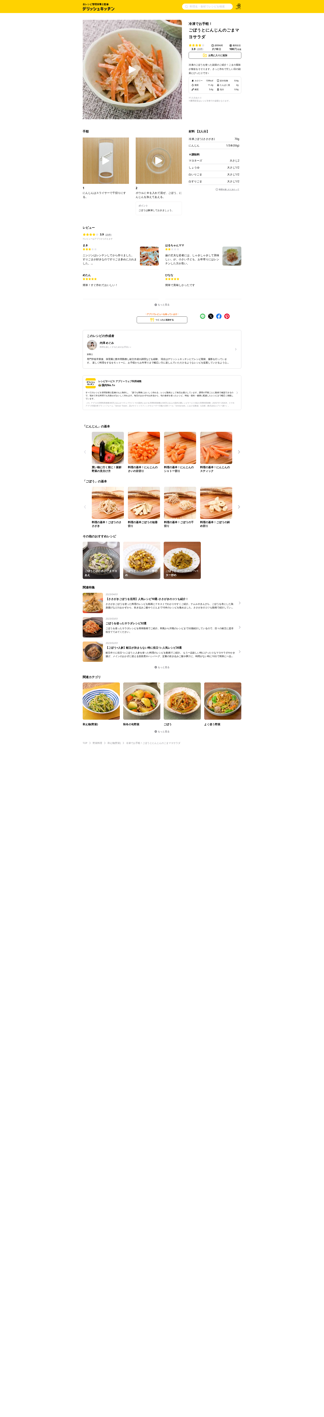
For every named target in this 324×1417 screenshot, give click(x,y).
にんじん (194, 145)
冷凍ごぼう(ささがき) (202, 139)
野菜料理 (97, 743)
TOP (85, 743)
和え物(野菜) (114, 743)
